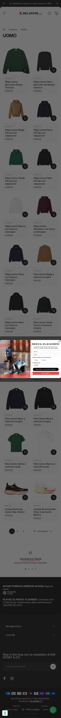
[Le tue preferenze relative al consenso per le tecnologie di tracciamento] (5, 713)
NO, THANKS (45, 373)
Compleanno (36, 362)
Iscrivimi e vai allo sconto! (46, 369)
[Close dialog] (59, 342)
